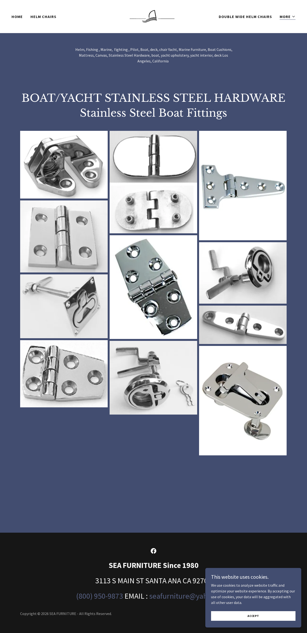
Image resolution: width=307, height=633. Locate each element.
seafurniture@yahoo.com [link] (190, 596)
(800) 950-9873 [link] (99, 596)
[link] (153, 15)
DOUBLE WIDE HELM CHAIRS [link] (245, 16)
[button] (287, 17)
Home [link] (17, 16)
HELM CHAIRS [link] (43, 16)
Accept (253, 616)
